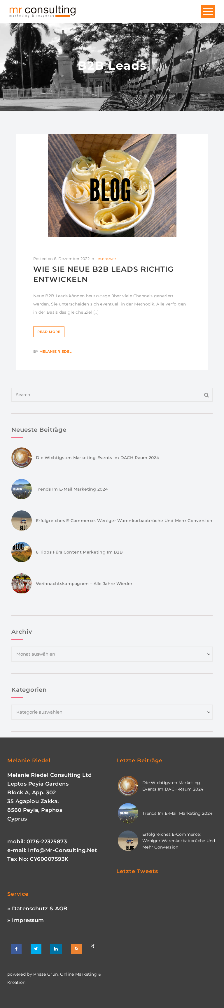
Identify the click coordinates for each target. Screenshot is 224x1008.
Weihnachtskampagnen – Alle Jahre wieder (84, 583)
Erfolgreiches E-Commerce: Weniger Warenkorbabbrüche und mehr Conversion (124, 520)
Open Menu (208, 11)
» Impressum (25, 920)
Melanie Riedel (55, 351)
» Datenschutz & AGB (37, 908)
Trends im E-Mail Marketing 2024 (72, 489)
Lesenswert (106, 258)
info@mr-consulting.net (62, 850)
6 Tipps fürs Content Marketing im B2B (79, 552)
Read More (48, 332)
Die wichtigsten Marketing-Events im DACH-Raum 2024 (97, 457)
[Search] (206, 395)
